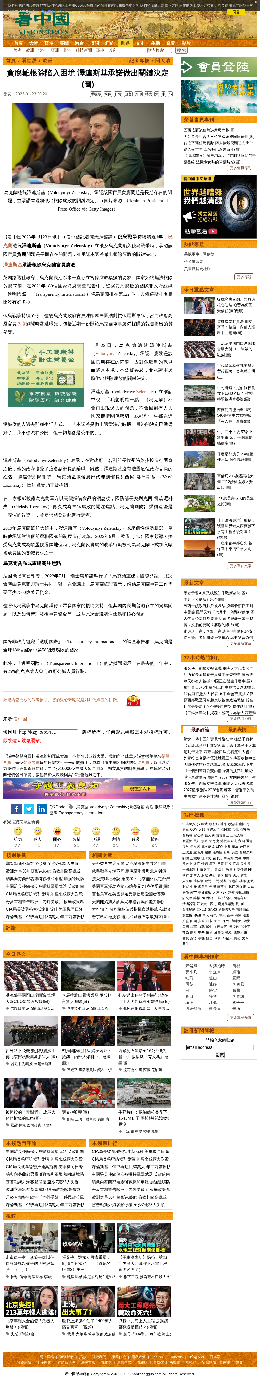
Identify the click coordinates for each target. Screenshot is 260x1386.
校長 (146, 1131)
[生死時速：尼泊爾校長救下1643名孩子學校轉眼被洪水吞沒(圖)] (144, 1080)
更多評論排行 (240, 802)
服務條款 (119, 1357)
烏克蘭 (82, 807)
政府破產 (112, 1334)
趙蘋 (236, 990)
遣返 (246, 915)
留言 (128, 94)
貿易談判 (246, 852)
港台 (79, 43)
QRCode (58, 807)
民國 (185, 927)
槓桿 (228, 875)
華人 (205, 915)
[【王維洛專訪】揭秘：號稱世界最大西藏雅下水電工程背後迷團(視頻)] (144, 1226)
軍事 (100, 50)
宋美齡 (234, 927)
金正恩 (245, 847)
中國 (138, 1070)
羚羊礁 (155, 1334)
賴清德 (233, 824)
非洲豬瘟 (204, 892)
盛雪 (213, 990)
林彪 (185, 932)
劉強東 (241, 887)
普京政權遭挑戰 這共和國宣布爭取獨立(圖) (130, 917)
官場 (49, 43)
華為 (235, 847)
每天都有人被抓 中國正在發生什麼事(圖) (218, 681)
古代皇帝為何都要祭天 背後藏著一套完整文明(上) (236, 371)
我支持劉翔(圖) (75, 1112)
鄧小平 (245, 927)
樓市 (242, 881)
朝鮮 (185, 875)
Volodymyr (105, 353)
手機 (201, 938)
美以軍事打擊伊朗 (199, 254)
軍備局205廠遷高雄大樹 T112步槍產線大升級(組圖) (235, 482)
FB (250, 870)
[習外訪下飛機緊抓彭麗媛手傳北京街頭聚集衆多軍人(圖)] (31, 1019)
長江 (196, 841)
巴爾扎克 (34, 1125)
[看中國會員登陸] (219, 67)
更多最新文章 (240, 643)
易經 (229, 932)
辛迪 (236, 1008)
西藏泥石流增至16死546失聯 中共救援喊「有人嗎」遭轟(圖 (143, 1057)
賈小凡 (191, 972)
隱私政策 (139, 1357)
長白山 (241, 904)
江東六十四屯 (207, 904)
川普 (223, 824)
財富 (185, 887)
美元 (236, 875)
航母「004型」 (136, 1334)
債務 (220, 875)
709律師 (207, 898)
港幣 (223, 881)
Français (176, 1357)
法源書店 (88, 1362)
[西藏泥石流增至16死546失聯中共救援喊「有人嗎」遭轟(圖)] (144, 1019)
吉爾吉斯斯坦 (44, 1064)
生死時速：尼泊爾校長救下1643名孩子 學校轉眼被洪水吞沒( (143, 1118)
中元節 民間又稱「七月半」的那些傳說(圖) (220, 612)
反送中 (187, 864)
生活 (155, 43)
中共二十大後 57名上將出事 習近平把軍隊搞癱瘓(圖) (235, 437)
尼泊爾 (91, 1008)
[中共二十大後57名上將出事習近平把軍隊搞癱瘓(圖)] (199, 432)
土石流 (103, 1008)
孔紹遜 (128, 1008)
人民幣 (187, 881)
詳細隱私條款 (51, 12)
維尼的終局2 (93, 1277)
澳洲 (42, 50)
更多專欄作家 (240, 1018)
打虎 (228, 864)
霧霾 (231, 892)
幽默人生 (240, 932)
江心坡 (202, 909)
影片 (186, 43)
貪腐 (21, 323)
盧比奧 (244, 824)
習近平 (16, 1064)
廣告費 (111, 1119)
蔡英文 (222, 887)
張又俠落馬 (193, 261)
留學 (230, 915)
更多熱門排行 (240, 719)
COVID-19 (197, 829)
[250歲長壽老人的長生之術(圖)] (199, 498)
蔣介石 (222, 927)
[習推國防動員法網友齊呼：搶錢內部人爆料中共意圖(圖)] (88, 1019)
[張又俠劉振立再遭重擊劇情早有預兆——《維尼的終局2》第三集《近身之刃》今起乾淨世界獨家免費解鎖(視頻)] (88, 1226)
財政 (250, 881)
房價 (185, 892)
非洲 (67, 50)
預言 (210, 938)
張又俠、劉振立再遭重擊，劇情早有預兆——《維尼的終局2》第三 (86, 1263)
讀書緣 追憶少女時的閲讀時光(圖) (212, 162)
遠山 (213, 978)
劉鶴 (185, 858)
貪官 (196, 864)
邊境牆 (217, 852)
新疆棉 (187, 841)
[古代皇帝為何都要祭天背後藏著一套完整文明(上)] (199, 365)
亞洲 (55, 50)
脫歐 (204, 875)
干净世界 (44, 1362)
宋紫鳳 (191, 966)
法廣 (229, 870)
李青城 (238, 996)
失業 (14, 1334)
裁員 (71, 1334)
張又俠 (210, 835)
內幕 (238, 858)
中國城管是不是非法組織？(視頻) (211, 796)
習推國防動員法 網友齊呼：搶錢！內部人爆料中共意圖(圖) (87, 1057)
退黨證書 (124, 1362)
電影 (109, 1277)
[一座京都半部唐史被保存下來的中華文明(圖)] (199, 543)
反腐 (220, 864)
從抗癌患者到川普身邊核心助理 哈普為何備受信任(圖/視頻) (236, 305)
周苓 (189, 984)
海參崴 (203, 887)
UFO (219, 847)
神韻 (14, 1277)
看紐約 (142, 1362)
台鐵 (235, 829)
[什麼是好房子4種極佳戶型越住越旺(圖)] (199, 454)
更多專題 (244, 277)
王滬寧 (195, 858)
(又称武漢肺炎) (208, 824)
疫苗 (185, 847)
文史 (140, 43)
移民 (213, 915)
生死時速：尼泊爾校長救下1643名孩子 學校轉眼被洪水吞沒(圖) (236, 393)
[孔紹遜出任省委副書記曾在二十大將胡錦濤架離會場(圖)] (144, 964)
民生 (217, 921)
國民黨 (226, 829)
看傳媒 (158, 1362)
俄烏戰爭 (163, 807)
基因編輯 (242, 892)
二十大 (152, 1008)
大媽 (250, 887)
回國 (193, 921)
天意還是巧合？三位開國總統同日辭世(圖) (219, 136)
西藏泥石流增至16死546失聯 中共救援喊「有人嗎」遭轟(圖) (234, 415)
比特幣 (198, 881)
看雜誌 (106, 1362)
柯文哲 (195, 847)
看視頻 (191, 1362)
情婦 (204, 864)
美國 (64, 43)
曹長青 (215, 1008)
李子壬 (238, 1002)
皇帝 (209, 932)
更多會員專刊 (240, 168)
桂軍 (193, 927)
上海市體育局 (85, 1119)
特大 (148, 94)
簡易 (236, 966)
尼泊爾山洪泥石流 (40, 1008)
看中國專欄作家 (202, 956)
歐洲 (30, 50)
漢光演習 (213, 829)
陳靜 (213, 984)
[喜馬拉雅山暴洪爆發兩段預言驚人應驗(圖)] (88, 964)
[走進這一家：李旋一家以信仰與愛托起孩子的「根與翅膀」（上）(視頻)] (31, 1226)
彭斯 (227, 852)
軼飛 (189, 978)
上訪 (218, 898)
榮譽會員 (31, 762)
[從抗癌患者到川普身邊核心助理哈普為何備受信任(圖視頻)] (199, 299)
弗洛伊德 (208, 847)
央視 (197, 915)
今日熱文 (16, 954)
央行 (212, 875)
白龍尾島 (189, 909)
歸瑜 (236, 972)
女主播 (187, 915)
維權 (196, 898)
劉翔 (70, 1119)
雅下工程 (131, 1277)
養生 (185, 944)
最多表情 (237, 729)
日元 (216, 881)
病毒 (185, 829)
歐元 (208, 881)
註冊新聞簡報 (199, 1030)
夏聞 (236, 978)
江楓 (213, 1002)
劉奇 (193, 932)
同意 (236, 12)
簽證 (185, 921)
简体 (107, 94)
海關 (238, 915)
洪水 (204, 841)
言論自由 (242, 909)
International (96, 813)
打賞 (118, 94)
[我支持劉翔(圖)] (88, 1080)
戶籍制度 (27, 1334)
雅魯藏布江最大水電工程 (161, 1277)
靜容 (213, 996)
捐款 (82, 1357)
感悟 (193, 938)
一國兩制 (189, 870)
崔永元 (217, 858)
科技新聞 (84, 50)
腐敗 (212, 864)
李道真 (215, 972)
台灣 (212, 887)
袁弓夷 (214, 841)
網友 (101, 1070)
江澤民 (206, 858)
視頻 (11, 1216)
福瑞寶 (174, 1362)
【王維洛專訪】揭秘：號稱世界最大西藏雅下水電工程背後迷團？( (142, 1263)
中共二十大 (167, 1008)
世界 (125, 43)
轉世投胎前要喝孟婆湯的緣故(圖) (211, 625)
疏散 (154, 1131)
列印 (138, 94)
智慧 (185, 938)
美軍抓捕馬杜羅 (197, 269)
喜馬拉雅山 (76, 1008)
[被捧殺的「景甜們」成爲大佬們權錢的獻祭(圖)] (31, 1080)
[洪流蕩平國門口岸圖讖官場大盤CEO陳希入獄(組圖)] (31, 964)
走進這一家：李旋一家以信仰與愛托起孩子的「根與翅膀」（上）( (30, 1263)
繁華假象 (95, 1334)
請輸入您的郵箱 (220, 1040)
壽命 (237, 938)
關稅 (208, 852)
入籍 (201, 921)
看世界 (29, 60)
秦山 (189, 996)
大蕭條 (81, 1334)
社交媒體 (240, 870)
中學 (138, 1131)
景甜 (14, 1125)
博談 (94, 43)
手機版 (96, 94)
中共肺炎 (189, 824)
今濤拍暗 (217, 966)
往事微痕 (203, 870)
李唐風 (238, 984)
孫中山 (211, 927)
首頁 (18, 43)
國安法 (245, 829)
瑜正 (189, 1002)
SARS (212, 909)
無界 (239, 1362)
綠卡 (209, 921)
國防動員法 (87, 1070)
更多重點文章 (240, 566)
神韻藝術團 (66, 1362)
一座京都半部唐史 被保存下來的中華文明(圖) (234, 549)
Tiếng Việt (196, 1357)
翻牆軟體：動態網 (216, 1362)
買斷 (101, 1119)
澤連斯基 (12, 264)
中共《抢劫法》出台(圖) (204, 599)
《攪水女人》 (52, 1125)
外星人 (228, 938)
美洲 (17, 50)
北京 (231, 887)
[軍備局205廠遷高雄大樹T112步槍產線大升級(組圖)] (199, 476)
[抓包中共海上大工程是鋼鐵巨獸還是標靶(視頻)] (144, 1289)
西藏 (146, 1070)
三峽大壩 (236, 835)
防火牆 (187, 898)
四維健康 (193, 1008)
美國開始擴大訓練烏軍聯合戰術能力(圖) (128, 901)
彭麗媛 (27, 1064)
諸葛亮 (219, 932)
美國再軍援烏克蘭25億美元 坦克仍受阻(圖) (130, 886)
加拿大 (195, 875)
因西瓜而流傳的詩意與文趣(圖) (210, 130)
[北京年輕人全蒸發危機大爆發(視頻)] (31, 1289)
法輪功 (227, 898)
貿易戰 (187, 835)
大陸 (33, 43)
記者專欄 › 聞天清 (150, 60)
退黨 (249, 841)
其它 (113, 50)
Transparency (71, 813)
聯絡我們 (66, 1357)
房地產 (233, 881)
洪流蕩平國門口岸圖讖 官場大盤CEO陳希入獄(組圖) (236, 349)
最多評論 (200, 729)
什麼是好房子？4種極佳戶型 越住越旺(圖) (219, 706)
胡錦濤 (140, 1008)
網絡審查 (240, 898)
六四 (241, 841)
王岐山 (187, 852)
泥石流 (128, 1070)
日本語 (215, 1357)
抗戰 (201, 927)
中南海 (229, 858)
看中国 (45, 23)
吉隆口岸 (18, 1008)
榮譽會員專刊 (199, 119)
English (157, 1357)
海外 (226, 921)
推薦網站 (24, 1362)
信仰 (23, 1277)
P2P (223, 892)
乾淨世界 (35, 1277)
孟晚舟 (198, 852)
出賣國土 (222, 835)
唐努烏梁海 (226, 904)
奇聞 (170, 43)
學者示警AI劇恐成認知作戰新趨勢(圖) (215, 593)
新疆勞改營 (226, 909)
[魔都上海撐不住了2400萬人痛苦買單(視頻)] (88, 1289)
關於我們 (99, 1357)
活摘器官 (189, 904)
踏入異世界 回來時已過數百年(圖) (212, 149)
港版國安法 (228, 841)
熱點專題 (194, 244)
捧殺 (22, 1125)
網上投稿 (47, 1357)
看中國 (20, 718)
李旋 (48, 1277)
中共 (109, 1070)
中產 (193, 887)
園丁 (189, 990)
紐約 (110, 43)
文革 (245, 938)
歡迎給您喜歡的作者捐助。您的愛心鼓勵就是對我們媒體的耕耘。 (62, 700)
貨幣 (244, 875)
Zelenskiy (145, 391)
